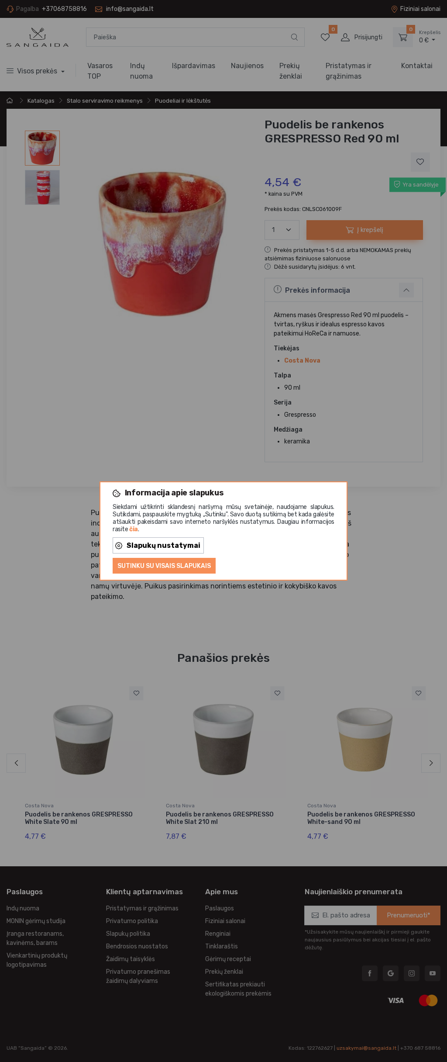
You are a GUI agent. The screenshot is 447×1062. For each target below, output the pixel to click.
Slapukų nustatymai (163, 545)
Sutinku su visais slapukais (164, 566)
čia (133, 529)
